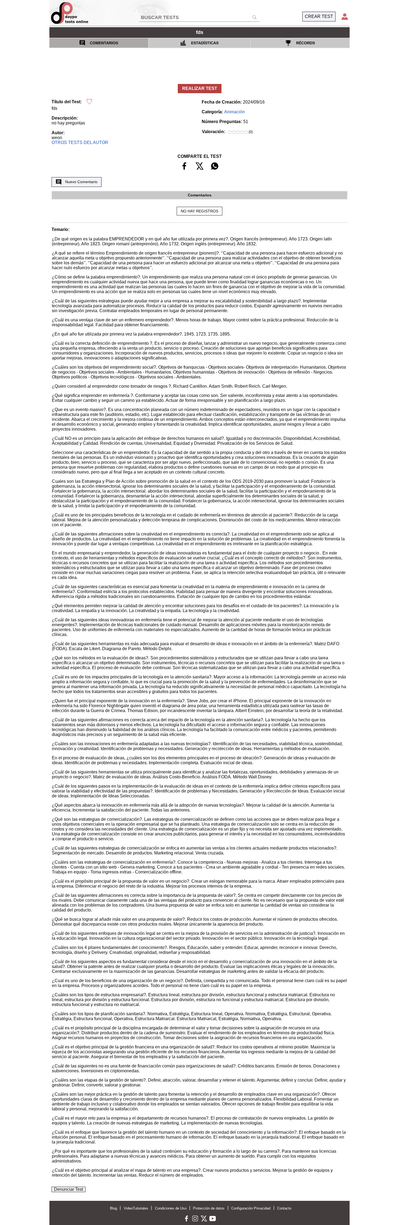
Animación (234, 111)
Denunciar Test (68, 1189)
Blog (113, 1208)
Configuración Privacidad (250, 1208)
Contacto (284, 1208)
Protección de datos (208, 1208)
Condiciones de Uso (170, 1208)
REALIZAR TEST (199, 88)
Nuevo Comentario (81, 182)
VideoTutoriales (136, 1208)
